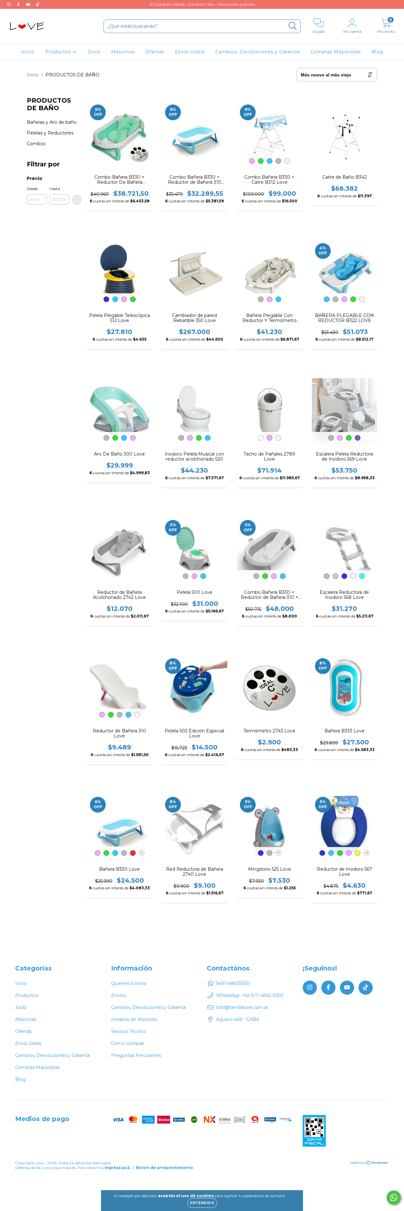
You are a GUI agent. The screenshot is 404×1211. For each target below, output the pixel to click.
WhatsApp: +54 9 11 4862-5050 (249, 995)
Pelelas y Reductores (50, 133)
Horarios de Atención (134, 1019)
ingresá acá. (117, 1167)
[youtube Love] (28, 4)
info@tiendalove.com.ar (242, 1007)
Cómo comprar (127, 1043)
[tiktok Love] (37, 4)
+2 (141, 853)
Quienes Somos (128, 983)
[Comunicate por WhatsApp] (394, 1197)
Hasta (55, 188)
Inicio (27, 52)
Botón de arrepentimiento (164, 1167)
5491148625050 (233, 983)
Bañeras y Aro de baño (51, 122)
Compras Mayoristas (336, 52)
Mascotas (123, 52)
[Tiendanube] (369, 1163)
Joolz (93, 52)
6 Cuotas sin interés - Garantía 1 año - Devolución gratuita (202, 4)
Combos (36, 143)
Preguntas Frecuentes (136, 1055)
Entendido (202, 1203)
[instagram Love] (9, 4)
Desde (32, 188)
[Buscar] (292, 26)
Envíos (118, 995)
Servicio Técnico (128, 1031)
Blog (377, 52)
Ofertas (155, 52)
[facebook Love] (19, 4)
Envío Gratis (190, 52)
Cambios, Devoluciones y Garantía (257, 52)
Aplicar (76, 200)
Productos (59, 52)
